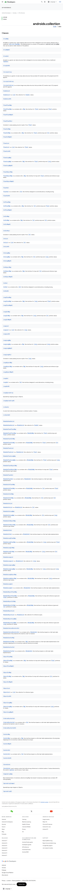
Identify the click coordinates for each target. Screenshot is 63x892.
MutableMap (31, 433)
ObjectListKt (7, 696)
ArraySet (6, 56)
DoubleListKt (7, 99)
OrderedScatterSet (9, 718)
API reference (6, 7)
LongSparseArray (8, 392)
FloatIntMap (6, 129)
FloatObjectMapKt (8, 181)
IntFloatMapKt (7, 210)
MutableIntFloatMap (9, 484)
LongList (6, 326)
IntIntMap (6, 216)
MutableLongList (8, 557)
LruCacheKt (6, 415)
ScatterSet (6, 750)
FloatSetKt (6, 195)
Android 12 (4, 853)
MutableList (20, 425)
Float (36, 109)
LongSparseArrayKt (8, 400)
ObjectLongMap (7, 702)
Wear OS (45, 822)
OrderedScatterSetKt (9, 728)
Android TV (45, 829)
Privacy (24, 829)
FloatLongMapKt (7, 165)
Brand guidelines (16, 880)
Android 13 (4, 850)
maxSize (12, 770)
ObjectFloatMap (7, 656)
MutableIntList (7, 503)
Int (48, 133)
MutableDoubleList (8, 421)
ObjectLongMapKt (8, 712)
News (3, 829)
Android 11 (4, 855)
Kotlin (54, 26)
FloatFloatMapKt (8, 114)
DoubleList (6, 91)
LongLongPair (7, 354)
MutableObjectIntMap (9, 601)
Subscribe (22, 884)
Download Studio (26, 849)
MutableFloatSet (8, 475)
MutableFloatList (8, 448)
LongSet (5, 378)
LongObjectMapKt (8, 372)
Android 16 (4, 843)
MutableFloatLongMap (9, 456)
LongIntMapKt (7, 319)
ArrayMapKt (6, 49)
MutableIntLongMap (8, 511)
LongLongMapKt (7, 348)
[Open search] (42, 2)
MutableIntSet (7, 530)
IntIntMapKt (6, 224)
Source (3, 826)
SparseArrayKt (7, 791)
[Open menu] (2, 2)
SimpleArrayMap (7, 774)
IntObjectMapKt (7, 276)
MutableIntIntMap (8, 494)
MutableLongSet (8, 584)
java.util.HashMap (14, 44)
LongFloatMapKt (7, 305)
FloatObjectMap (7, 172)
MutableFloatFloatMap (9, 429)
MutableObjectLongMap (9, 618)
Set (21, 191)
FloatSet (6, 187)
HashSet (5, 61)
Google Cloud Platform (7, 872)
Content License (44, 802)
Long (49, 161)
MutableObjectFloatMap (10, 592)
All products (5, 875)
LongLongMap (7, 340)
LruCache (6, 407)
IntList (5, 238)
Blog (3, 831)
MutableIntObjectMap (9, 521)
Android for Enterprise (7, 822)
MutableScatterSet (8, 647)
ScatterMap (6, 734)
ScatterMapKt (7, 744)
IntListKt (6, 246)
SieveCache (6, 764)
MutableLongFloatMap (9, 538)
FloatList (6, 143)
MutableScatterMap (8, 637)
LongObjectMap (7, 362)
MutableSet (28, 479)
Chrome (4, 867)
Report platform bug (47, 840)
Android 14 (4, 848)
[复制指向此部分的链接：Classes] (10, 33)
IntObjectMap (7, 267)
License (9, 880)
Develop (14, 13)
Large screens (46, 819)
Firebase (4, 870)
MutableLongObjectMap (9, 574)
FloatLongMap (7, 157)
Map (24, 109)
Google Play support (47, 845)
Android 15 (4, 845)
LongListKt (6, 334)
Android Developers (6, 13)
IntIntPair (6, 230)
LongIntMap (6, 311)
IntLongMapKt (7, 261)
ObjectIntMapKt (7, 682)
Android (4, 819)
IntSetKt (6, 291)
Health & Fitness (26, 824)
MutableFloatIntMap (9, 438)
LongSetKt (6, 386)
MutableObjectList (8, 611)
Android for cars (47, 826)
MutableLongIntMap (8, 547)
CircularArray (7, 72)
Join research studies (48, 848)
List (14, 95)
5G (23, 831)
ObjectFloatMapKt (8, 666)
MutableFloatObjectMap (10, 465)
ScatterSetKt (7, 758)
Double (28, 95)
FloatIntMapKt (7, 137)
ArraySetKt (6, 65)
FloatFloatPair (7, 121)
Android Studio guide (27, 842)
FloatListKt (6, 151)
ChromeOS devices (47, 824)
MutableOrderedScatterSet (11, 628)
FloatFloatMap (7, 105)
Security (4, 824)
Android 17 (4, 840)
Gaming (24, 819)
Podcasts (4, 834)
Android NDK (25, 852)
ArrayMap (5, 38)
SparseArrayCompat (8, 783)
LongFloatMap (7, 297)
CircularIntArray (8, 81)
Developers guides (26, 844)
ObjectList (6, 688)
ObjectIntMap (7, 672)
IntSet (5, 283)
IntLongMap (6, 253)
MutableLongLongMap (9, 565)
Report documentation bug (49, 843)
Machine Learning (26, 822)
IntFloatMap (6, 202)
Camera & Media (26, 826)
